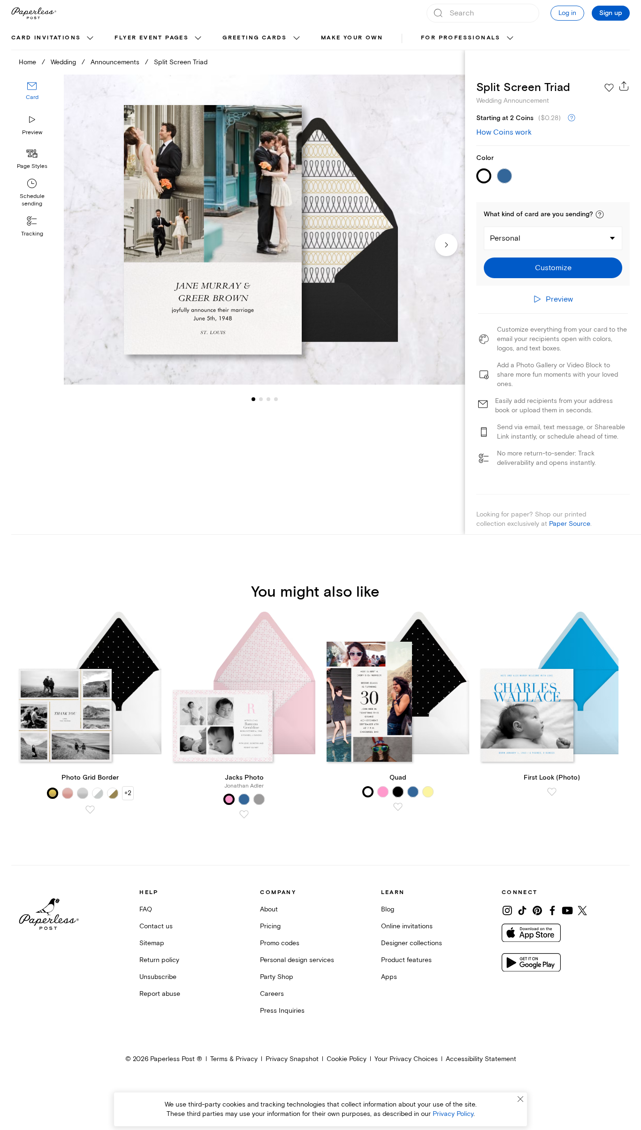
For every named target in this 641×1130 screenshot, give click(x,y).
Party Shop (276, 977)
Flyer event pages (151, 37)
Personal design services (297, 960)
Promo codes (279, 943)
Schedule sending (32, 200)
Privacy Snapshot (292, 1059)
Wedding (63, 62)
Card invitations (46, 37)
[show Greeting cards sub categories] (296, 38)
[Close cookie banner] (520, 1099)
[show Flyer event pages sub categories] (198, 38)
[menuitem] (53, 38)
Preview (32, 132)
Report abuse (159, 994)
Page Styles (32, 166)
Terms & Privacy (234, 1059)
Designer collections (411, 943)
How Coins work (504, 132)
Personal (505, 238)
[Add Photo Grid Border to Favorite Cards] (90, 809)
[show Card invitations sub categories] (90, 38)
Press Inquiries (282, 1011)
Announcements (115, 62)
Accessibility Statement (481, 1059)
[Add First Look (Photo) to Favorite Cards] (551, 791)
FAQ (145, 909)
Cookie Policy (346, 1059)
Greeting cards (254, 37)
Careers (272, 994)
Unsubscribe (157, 977)
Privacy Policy (453, 1114)
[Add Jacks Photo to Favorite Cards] (244, 814)
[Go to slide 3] (261, 399)
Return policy (159, 960)
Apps (389, 977)
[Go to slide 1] (253, 399)
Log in (567, 13)
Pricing (270, 926)
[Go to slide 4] (268, 399)
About (269, 909)
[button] (599, 214)
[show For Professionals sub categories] (510, 38)
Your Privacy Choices (406, 1059)
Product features (406, 960)
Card (32, 97)
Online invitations (407, 926)
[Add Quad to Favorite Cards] (398, 806)
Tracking (32, 233)
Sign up (610, 13)
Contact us (156, 926)
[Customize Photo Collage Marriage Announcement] (264, 229)
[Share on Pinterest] (537, 910)
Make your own (352, 37)
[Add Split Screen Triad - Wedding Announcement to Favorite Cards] (609, 87)
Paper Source (569, 524)
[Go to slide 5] (276, 399)
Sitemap (151, 943)
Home (27, 62)
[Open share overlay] (624, 85)
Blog (387, 909)
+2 (127, 793)
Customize (553, 268)
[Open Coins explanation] (571, 118)
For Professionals (461, 37)
